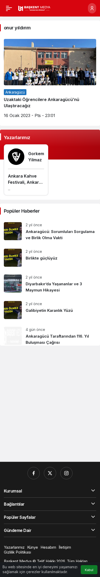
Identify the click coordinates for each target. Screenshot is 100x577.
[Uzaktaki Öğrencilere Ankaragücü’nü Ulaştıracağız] (50, 80)
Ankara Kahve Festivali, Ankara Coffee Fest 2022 (25, 182)
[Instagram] (66, 473)
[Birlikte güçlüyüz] (50, 258)
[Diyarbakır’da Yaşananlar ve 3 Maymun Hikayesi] (50, 284)
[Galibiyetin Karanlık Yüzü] (50, 310)
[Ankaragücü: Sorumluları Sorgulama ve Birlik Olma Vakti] (50, 231)
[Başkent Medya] (34, 8)
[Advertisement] (50, 404)
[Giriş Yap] (92, 8)
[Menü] (9, 8)
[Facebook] (33, 473)
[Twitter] (50, 473)
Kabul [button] (89, 570)
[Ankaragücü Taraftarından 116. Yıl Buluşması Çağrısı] (50, 334)
